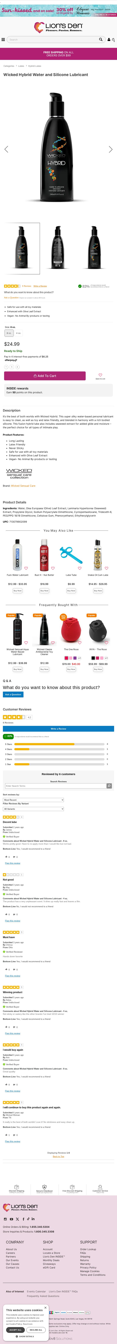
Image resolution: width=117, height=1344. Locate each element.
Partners (11, 1256)
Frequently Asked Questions (43, 1296)
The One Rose (71, 649)
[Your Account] (109, 39)
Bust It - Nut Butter (44, 575)
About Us (11, 1249)
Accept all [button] (15, 1330)
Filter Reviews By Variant (16, 803)
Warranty (85, 1263)
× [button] (45, 1308)
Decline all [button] (36, 1330)
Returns (84, 1260)
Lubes (21, 66)
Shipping (85, 1256)
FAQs (83, 1252)
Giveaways (49, 1263)
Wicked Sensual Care (23, 485)
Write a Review (40, 286)
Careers (10, 1252)
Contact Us (12, 1267)
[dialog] (26, 1323)
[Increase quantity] (17, 367)
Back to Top (58, 1156)
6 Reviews (26, 286)
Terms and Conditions (92, 1274)
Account (48, 1249)
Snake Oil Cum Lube (98, 575)
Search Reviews (58, 781)
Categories (9, 66)
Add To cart (47, 376)
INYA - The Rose (98, 649)
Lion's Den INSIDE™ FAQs (63, 1291)
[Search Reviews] (109, 785)
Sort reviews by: (11, 795)
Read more (28, 1324)
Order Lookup (88, 1249)
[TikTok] (28, 1219)
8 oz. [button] (9, 333)
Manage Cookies (89, 1271)
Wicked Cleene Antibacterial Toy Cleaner (44, 651)
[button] (3, 39)
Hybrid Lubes (34, 66)
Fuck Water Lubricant (17, 575)
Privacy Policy (88, 1267)
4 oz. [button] (18, 333)
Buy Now (17, 590)
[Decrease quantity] (6, 367)
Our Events (12, 1260)
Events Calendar (36, 1291)
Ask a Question (11, 297)
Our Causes (12, 1263)
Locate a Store (51, 1252)
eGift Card (49, 1267)
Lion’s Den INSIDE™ (54, 1256)
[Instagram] (5, 1219)
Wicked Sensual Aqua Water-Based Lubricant (18, 651)
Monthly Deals (51, 1260)
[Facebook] (23, 1219)
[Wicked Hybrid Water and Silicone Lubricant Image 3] (58, 149)
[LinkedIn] (33, 1219)
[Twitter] (17, 1219)
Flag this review (12, 863)
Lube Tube (71, 575)
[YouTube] (11, 1219)
